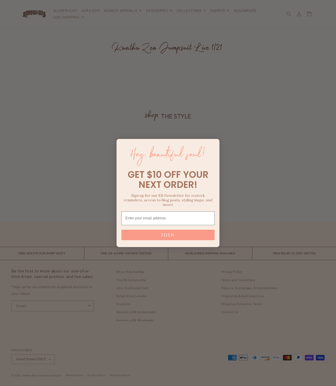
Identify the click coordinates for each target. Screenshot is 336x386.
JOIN (168, 235)
